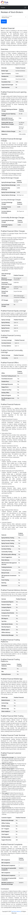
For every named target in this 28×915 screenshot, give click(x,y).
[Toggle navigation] (25, 7)
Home (3, 7)
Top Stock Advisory (16, 911)
